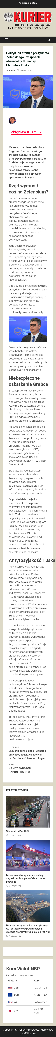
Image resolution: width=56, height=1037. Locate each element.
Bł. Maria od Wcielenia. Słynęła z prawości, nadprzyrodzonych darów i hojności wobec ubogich (27, 753)
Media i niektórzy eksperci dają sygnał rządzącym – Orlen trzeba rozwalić (28, 855)
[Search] (49, 40)
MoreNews (47, 1029)
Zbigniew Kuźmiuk (26, 132)
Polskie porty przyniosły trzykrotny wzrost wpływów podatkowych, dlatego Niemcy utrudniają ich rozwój (28, 906)
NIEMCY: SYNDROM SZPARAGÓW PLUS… (21, 768)
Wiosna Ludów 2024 (28, 812)
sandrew (10, 70)
